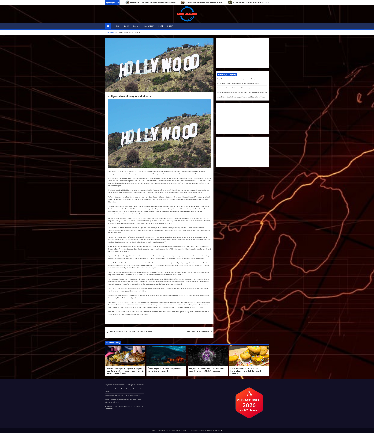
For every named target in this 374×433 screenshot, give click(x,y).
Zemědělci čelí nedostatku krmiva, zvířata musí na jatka (235, 88)
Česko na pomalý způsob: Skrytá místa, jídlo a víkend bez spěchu (164, 369)
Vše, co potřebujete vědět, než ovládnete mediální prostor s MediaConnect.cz (206, 369)
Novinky (126, 26)
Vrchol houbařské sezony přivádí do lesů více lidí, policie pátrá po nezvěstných (242, 92)
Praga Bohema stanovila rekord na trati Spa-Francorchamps (236, 79)
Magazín (136, 26)
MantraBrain (218, 430)
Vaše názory (149, 26)
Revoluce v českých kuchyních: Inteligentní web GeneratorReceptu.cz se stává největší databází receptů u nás (125, 370)
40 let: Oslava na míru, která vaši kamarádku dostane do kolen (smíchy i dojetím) (246, 370)
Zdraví (160, 26)
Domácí (116, 26)
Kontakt (170, 26)
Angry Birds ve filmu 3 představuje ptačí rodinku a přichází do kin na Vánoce (241, 97)
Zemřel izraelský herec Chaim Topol (197, 331)
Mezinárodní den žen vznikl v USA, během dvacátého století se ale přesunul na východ (131, 333)
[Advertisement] (242, 53)
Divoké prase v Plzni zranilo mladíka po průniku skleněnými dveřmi (238, 83)
